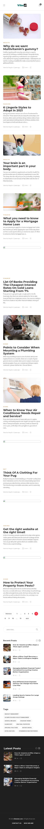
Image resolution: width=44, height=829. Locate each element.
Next (27, 618)
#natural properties (23, 724)
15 (20, 618)
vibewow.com (18, 819)
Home (5, 344)
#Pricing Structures (11, 727)
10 (13, 618)
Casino (6, 525)
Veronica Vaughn (8, 67)
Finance (6, 215)
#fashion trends (25, 721)
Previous (9, 614)
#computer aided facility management (17, 717)
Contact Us (16, 823)
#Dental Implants (10, 721)
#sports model (27, 727)
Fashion (7, 104)
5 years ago (17, 67)
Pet (5, 469)
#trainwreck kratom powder (28, 731)
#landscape (8, 724)
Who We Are (28, 823)
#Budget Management (12, 714)
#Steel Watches (10, 731)
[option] (22, 673)
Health (6, 42)
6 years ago (17, 492)
